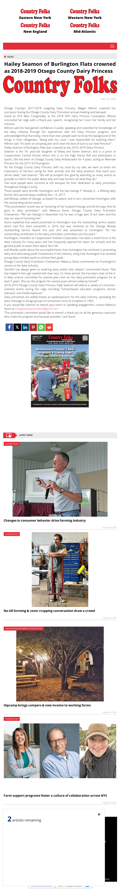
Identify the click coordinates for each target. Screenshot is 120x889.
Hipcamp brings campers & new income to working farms (47, 705)
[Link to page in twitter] (17, 327)
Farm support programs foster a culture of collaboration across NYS (55, 795)
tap (112, 46)
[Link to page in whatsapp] (41, 327)
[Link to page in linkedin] (25, 327)
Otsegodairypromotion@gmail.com (36, 309)
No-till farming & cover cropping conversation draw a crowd (49, 611)
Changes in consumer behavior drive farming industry (45, 520)
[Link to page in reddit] (49, 327)
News (10, 56)
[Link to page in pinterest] (33, 327)
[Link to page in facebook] (9, 327)
